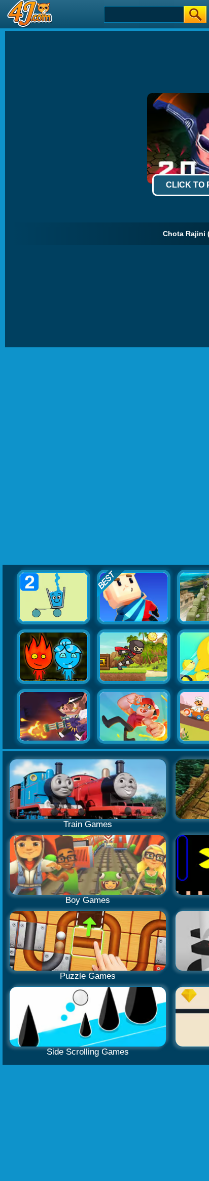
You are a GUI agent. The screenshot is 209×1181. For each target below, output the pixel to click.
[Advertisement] (104, 456)
